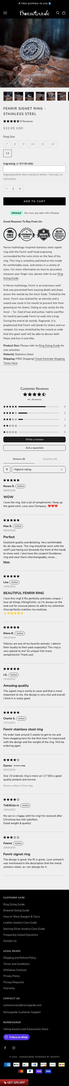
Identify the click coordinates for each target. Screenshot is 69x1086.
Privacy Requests (13, 982)
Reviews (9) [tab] (19, 459)
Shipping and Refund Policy (19, 958)
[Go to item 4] (40, 96)
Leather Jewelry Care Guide (20, 922)
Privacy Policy (11, 976)
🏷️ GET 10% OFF (14, 1082)
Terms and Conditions (16, 964)
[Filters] (6, 469)
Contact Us (10, 941)
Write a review (35, 439)
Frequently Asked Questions (20, 935)
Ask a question (35, 448)
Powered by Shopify (47, 1057)
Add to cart (35, 201)
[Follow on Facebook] (5, 1048)
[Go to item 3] (29, 96)
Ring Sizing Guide (49, 345)
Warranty (9, 988)
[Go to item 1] (8, 96)
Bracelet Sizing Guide (16, 910)
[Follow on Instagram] (13, 1048)
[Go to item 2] (18, 96)
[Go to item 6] (61, 96)
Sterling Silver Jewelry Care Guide (24, 929)
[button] (11, 121)
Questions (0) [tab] (50, 459)
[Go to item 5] (51, 96)
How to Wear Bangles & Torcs (21, 916)
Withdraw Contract (14, 970)
